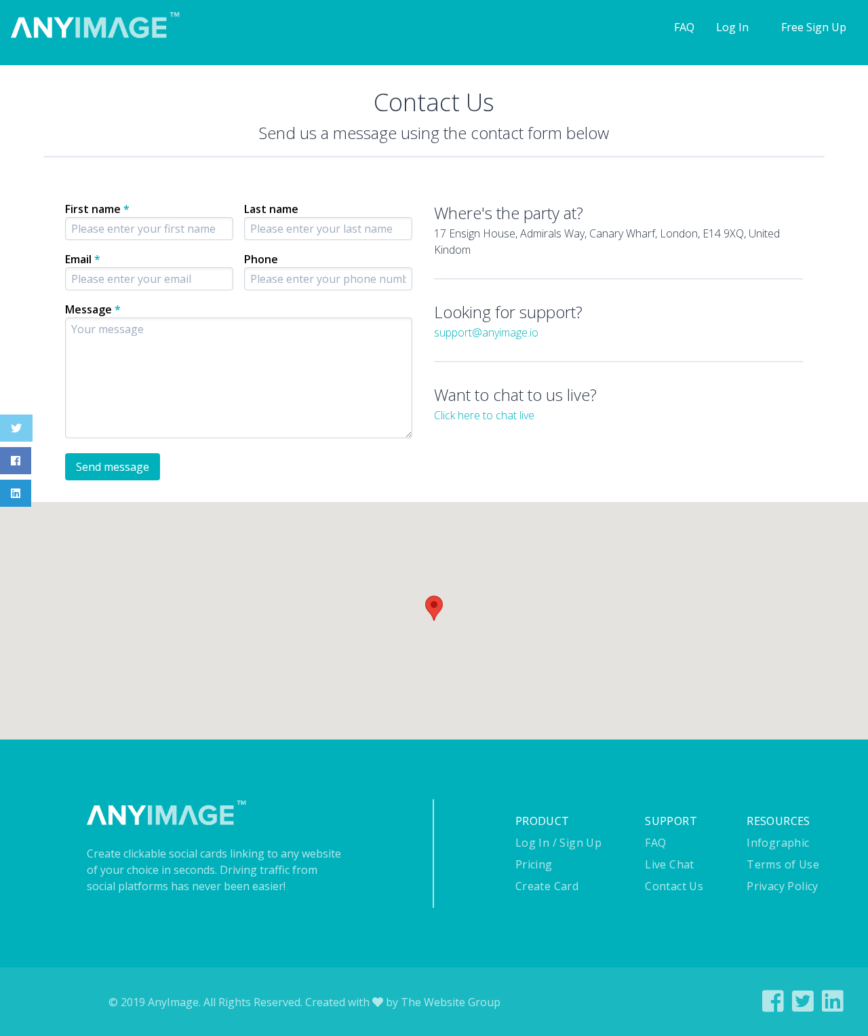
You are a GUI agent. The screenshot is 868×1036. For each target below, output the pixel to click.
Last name (271, 209)
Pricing (534, 864)
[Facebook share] (773, 1006)
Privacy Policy (782, 886)
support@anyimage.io (486, 332)
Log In (732, 27)
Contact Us (674, 886)
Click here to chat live (484, 415)
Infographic (778, 842)
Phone (261, 259)
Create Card (546, 886)
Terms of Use (783, 864)
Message (93, 309)
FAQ (684, 27)
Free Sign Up (813, 27)
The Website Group (450, 1002)
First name (97, 209)
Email (82, 259)
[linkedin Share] (832, 1006)
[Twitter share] (802, 1006)
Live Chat (669, 864)
